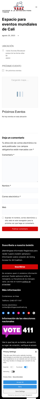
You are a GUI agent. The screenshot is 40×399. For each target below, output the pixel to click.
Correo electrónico (11, 196)
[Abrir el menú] (36, 7)
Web (4, 207)
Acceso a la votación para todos (16, 11)
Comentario (8, 155)
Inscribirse (20, 267)
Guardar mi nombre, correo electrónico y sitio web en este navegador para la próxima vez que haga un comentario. (21, 220)
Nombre (6, 185)
